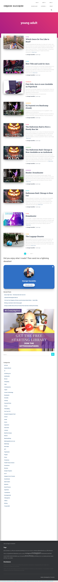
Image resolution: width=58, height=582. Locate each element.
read (42, 556)
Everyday (6, 397)
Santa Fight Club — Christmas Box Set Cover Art (14, 294)
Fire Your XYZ (7, 411)
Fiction (27, 36)
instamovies (44, 553)
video (9, 558)
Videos (5, 500)
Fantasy (27, 190)
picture (40, 556)
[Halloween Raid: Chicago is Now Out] (14, 196)
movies (11, 556)
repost (52, 556)
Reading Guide (34, 6)
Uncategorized (7, 495)
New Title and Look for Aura (37, 64)
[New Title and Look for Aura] (14, 66)
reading (44, 556)
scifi (4, 558)
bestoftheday (22, 550)
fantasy (45, 550)
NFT (5, 449)
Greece (5, 416)
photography (22, 556)
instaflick (19, 553)
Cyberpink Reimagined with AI (11, 297)
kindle (48, 553)
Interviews (6, 427)
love (50, 553)
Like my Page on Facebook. (9, 543)
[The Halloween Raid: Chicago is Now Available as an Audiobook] (14, 152)
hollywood (15, 553)
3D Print (6, 365)
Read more (34, 52)
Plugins (6, 454)
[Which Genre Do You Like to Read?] (14, 42)
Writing (5, 503)
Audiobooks (28, 103)
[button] (38, 2)
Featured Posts (7, 403)
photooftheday (29, 556)
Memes (6, 435)
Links (50, 2)
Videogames (7, 497)
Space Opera (7, 481)
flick (52, 550)
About (43, 2)
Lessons (6, 430)
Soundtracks (7, 479)
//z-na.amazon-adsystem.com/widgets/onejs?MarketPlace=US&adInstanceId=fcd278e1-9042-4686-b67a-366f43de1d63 (26, 581)
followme (5, 553)
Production (6, 460)
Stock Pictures (7, 487)
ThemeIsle (52, 577)
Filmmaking (7, 408)
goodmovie (10, 553)
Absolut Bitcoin (7, 368)
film (48, 550)
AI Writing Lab (7, 373)
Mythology (6, 443)
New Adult (6, 446)
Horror (5, 422)
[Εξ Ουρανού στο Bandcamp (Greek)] (14, 108)
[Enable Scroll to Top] (55, 579)
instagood (28, 553)
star (6, 558)
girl (7, 553)
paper (18, 556)
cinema (35, 550)
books (28, 550)
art (12, 550)
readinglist (49, 556)
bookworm (31, 550)
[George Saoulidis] (13, 6)
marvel (5, 556)
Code (5, 384)
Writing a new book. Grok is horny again (13, 302)
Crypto (5, 389)
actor (5, 550)
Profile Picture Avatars (9, 462)
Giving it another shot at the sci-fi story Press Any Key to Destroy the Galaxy (21, 305)
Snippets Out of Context (9, 476)
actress (8, 550)
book (26, 550)
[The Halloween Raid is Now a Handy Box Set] (14, 129)
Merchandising (7, 438)
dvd (43, 550)
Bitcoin (5, 378)
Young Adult (7, 506)
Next (31, 253)
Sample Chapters (8, 470)
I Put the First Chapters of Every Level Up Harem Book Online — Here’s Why (20, 300)
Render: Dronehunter (34, 173)
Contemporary (7, 387)
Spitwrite (6, 484)
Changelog (6, 381)
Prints (5, 457)
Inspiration (6, 424)
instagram (36, 553)
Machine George (8, 433)
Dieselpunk (6, 395)
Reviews (6, 468)
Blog (37, 2)
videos (11, 558)
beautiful (17, 550)
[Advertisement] (29, 522)
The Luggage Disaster (35, 236)
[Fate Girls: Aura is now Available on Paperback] (14, 87)
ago (37, 54)
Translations (7, 492)
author (14, 550)
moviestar (15, 556)
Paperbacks (28, 81)
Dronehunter (31, 216)
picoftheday (36, 556)
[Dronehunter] (14, 219)
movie (8, 556)
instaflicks (23, 553)
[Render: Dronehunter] (14, 175)
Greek (5, 419)
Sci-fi (5, 473)
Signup (51, 6)
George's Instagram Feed (9, 414)
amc (10, 550)
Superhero (6, 489)
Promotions (6, 465)
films (50, 550)
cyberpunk (39, 550)
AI (4, 370)
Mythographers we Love (9, 441)
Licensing (43, 6)
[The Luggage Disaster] (14, 239)
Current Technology (8, 392)
